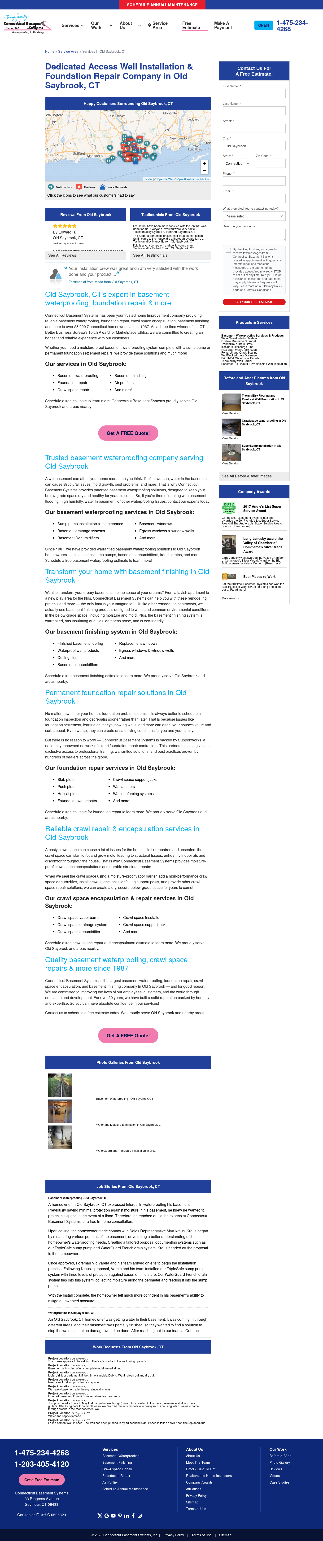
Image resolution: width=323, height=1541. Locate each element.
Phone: (229, 173)
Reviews (276, 1469)
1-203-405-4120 (41, 1463)
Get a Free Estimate (41, 1479)
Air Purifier (110, 1482)
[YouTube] (113, 1516)
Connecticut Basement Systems (72, 315)
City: (227, 138)
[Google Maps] (106, 1516)
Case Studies (279, 1482)
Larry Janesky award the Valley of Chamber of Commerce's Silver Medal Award (263, 545)
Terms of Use (196, 1508)
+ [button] (204, 164)
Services (70, 25)
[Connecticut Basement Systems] (28, 19)
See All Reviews (62, 255)
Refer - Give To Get (200, 1469)
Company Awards (199, 1482)
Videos (275, 1475)
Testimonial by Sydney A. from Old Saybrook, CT (164, 231)
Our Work (96, 25)
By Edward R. (64, 232)
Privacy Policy (273, 286)
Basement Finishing (117, 1462)
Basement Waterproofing (121, 1455)
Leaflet (148, 179)
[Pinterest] (120, 1516)
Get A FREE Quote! (128, 432)
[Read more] (241, 526)
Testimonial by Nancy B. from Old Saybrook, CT (163, 241)
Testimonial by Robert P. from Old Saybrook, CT (163, 248)
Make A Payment (223, 25)
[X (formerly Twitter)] (100, 1516)
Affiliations (193, 1488)
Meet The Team (198, 1462)
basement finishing (82, 609)
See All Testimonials (150, 255)
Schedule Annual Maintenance (162, 4)
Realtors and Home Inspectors (209, 1475)
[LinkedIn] (126, 1516)
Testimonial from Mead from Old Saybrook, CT (104, 281)
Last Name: (232, 103)
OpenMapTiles (165, 179)
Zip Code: (263, 156)
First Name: (232, 86)
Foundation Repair (116, 1475)
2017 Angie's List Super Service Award (262, 508)
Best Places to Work (259, 576)
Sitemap (192, 1502)
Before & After (280, 1455)
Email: (228, 191)
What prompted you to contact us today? (251, 208)
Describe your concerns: (239, 226)
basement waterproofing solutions (137, 490)
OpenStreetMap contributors (193, 179)
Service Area (160, 25)
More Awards (230, 598)
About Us (126, 25)
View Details (230, 413)
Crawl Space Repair (117, 1469)
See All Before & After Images (247, 476)
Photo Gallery (280, 1462)
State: (228, 156)
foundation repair (107, 811)
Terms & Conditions (258, 290)
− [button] (204, 171)
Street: (228, 121)
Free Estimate (191, 25)
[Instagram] (140, 1516)
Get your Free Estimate (254, 302)
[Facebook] (133, 1516)
